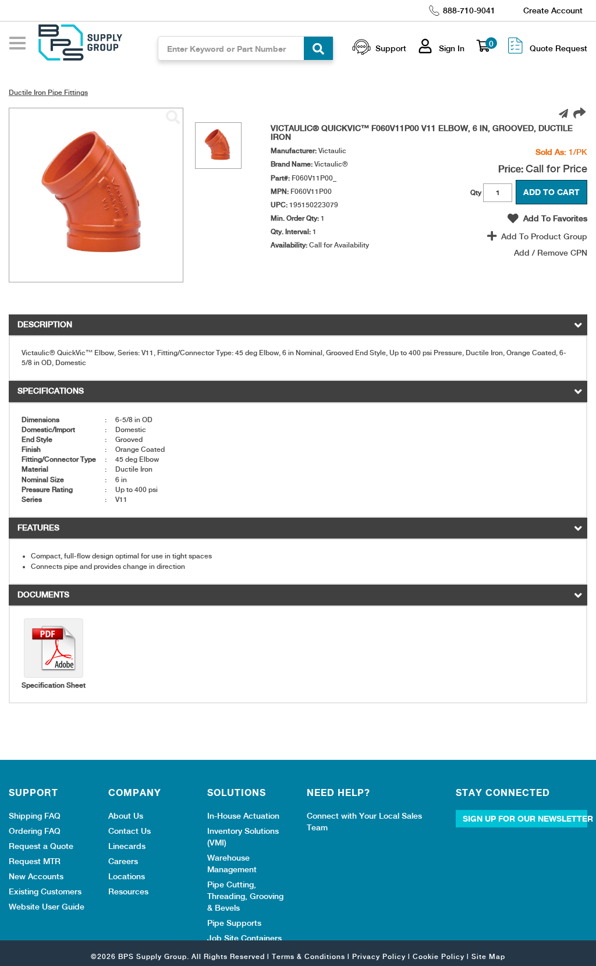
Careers (123, 861)
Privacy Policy (379, 957)
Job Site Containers (244, 938)
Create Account (553, 10)
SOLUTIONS (236, 792)
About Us (125, 815)
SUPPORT (33, 792)
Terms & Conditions (308, 957)
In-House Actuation (243, 815)
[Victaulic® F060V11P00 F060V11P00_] (173, 118)
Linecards (127, 846)
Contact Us (129, 831)
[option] (218, 145)
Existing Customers (45, 891)
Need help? (338, 792)
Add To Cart (551, 192)
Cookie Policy (438, 957)
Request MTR (35, 861)
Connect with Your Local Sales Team (364, 821)
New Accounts (36, 876)
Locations (126, 876)
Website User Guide (46, 906)
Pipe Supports (234, 923)
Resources (128, 891)
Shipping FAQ (35, 815)
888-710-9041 (469, 10)
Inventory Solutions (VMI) (243, 836)
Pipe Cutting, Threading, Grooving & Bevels (245, 896)
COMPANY (134, 792)
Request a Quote (41, 846)
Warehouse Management (232, 863)
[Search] (318, 48)
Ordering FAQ (35, 831)
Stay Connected (503, 792)
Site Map (488, 957)
